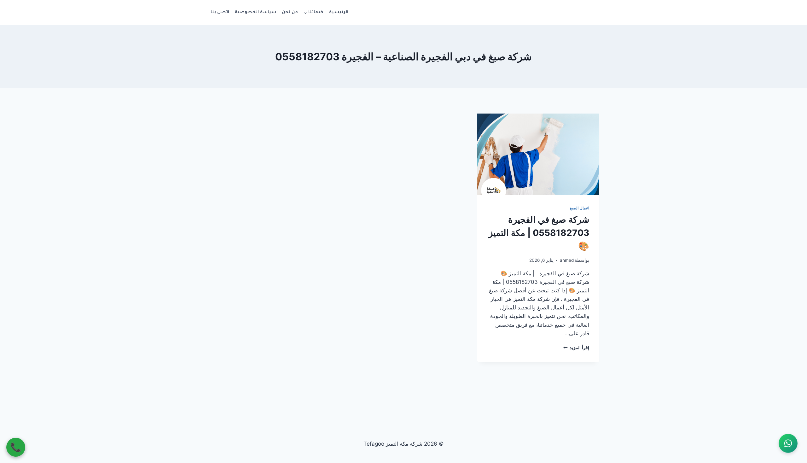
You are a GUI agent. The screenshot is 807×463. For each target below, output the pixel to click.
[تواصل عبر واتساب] (788, 444)
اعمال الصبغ (579, 208)
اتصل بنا (220, 12)
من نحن (290, 12)
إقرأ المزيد (576, 347)
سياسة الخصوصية (255, 12)
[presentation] (538, 154)
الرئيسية (338, 12)
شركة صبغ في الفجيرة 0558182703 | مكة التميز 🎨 (539, 232)
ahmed (567, 260)
